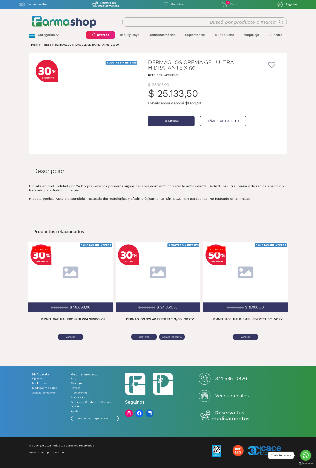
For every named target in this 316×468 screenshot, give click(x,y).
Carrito (233, 3)
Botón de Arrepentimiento (94, 418)
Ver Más (70, 336)
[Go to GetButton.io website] (306, 463)
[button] (275, 67)
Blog (73, 378)
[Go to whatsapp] (305, 455)
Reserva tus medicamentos (225, 416)
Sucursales (78, 397)
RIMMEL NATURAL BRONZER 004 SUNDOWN (73, 319)
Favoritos (177, 4)
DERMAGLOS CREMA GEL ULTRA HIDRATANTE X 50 (87, 44)
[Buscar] (281, 22)
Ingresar (37, 378)
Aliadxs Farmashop (44, 392)
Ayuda (74, 411)
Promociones (79, 392)
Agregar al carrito (189, 265)
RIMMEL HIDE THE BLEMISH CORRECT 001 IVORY (247, 319)
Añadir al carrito (223, 121)
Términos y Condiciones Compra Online (91, 404)
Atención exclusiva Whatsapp (105, 4)
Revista (75, 387)
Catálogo (76, 383)
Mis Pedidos (39, 383)
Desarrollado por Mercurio (46, 452)
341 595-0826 (231, 378)
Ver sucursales (37, 4)
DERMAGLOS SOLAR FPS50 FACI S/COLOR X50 (160, 319)
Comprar (171, 121)
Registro (291, 4)
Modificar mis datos (44, 387)
